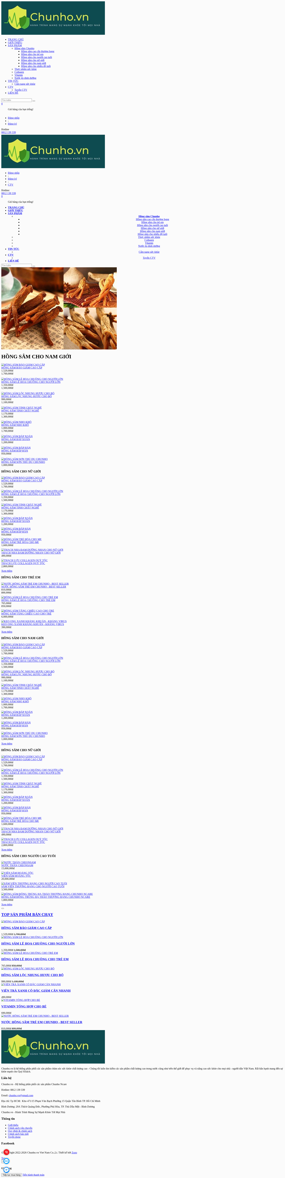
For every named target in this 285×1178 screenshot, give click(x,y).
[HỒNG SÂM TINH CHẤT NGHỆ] (21, 407)
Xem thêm (6, 570)
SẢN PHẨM (15, 45)
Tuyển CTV (21, 89)
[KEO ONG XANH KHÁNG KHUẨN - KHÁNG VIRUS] (34, 621)
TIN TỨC (13, 81)
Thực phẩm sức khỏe (26, 69)
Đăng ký (12, 123)
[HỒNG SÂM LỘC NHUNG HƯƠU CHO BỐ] (27, 393)
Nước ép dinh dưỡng (25, 78)
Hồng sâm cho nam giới (33, 63)
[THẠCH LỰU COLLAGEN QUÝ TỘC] (24, 560)
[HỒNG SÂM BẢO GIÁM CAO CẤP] (23, 364)
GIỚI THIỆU (15, 42)
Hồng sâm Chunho (24, 48)
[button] (15, 213)
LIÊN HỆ (13, 92)
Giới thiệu (13, 1125)
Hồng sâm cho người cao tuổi (36, 57)
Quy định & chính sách (20, 1131)
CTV (10, 86)
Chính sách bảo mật (18, 1134)
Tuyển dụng (14, 1137)
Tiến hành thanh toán (33, 1174)
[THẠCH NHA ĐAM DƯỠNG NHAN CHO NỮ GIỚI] (32, 549)
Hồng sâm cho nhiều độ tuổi (36, 66)
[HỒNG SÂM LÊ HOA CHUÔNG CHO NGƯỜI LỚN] (32, 379)
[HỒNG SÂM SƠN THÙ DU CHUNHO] (24, 459)
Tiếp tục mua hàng (11, 1175)
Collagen (19, 72)
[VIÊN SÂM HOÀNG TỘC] (17, 873)
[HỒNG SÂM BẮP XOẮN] (17, 436)
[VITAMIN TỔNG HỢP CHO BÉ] (20, 1000)
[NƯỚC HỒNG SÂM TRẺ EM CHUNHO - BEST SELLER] (35, 583)
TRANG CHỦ (16, 39)
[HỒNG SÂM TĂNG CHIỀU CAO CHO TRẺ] (27, 610)
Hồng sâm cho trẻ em (32, 54)
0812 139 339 (8, 132)
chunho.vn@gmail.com (21, 1095)
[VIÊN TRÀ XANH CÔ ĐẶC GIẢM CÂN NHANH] (31, 984)
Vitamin (19, 75)
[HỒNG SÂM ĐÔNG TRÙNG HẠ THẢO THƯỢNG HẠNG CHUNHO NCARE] (47, 894)
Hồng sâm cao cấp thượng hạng (37, 51)
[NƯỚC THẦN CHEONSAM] (18, 862)
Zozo (74, 1152)
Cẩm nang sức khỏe (25, 84)
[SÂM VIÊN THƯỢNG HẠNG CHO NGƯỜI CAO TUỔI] (34, 883)
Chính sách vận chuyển (20, 1128)
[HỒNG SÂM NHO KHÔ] (16, 422)
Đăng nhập (13, 117)
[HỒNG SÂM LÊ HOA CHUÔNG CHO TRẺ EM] (29, 597)
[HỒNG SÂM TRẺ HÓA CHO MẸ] (21, 539)
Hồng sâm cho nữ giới (32, 60)
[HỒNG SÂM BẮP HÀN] (16, 447)
